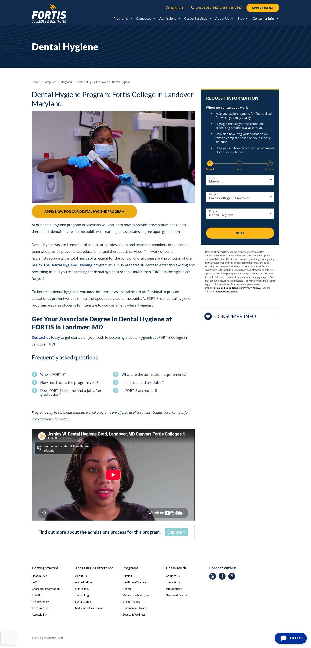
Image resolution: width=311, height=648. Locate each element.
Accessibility (39, 614)
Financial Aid (39, 576)
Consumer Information (46, 588)
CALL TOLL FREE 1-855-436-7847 (218, 7)
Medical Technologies (135, 595)
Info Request (174, 588)
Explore (174, 532)
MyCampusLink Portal (88, 608)
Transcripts (173, 582)
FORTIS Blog (83, 601)
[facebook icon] (222, 576)
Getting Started (45, 568)
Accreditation (83, 582)
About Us (81, 576)
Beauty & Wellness (133, 614)
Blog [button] (241, 18)
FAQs (35, 582)
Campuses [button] (144, 18)
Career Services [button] (196, 18)
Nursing (127, 576)
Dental (126, 588)
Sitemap (36, 637)
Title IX (36, 595)
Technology (82, 595)
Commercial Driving (134, 608)
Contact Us (173, 576)
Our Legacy (82, 588)
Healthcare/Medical (134, 582)
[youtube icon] (212, 576)
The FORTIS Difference (94, 568)
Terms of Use (40, 608)
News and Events (176, 595)
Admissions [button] (168, 18)
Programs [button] (120, 18)
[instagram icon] (231, 576)
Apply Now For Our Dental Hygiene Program (84, 211)
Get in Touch (176, 568)
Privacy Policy (40, 601)
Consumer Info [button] (264, 18)
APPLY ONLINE (263, 8)
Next (240, 233)
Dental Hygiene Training (71, 265)
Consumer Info (235, 316)
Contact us (41, 337)
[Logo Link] (49, 13)
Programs (130, 568)
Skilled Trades (131, 601)
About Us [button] (222, 18)
